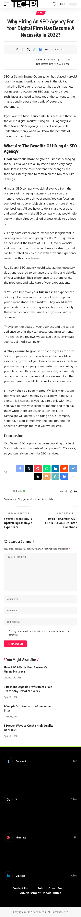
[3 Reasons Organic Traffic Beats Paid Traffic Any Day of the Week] (67, 691)
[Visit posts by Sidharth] (23, 62)
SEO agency (46, 91)
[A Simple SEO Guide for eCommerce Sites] (67, 710)
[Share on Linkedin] (55, 468)
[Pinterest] (40, 837)
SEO (40, 13)
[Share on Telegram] (73, 468)
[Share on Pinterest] (38, 468)
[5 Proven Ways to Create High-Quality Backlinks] (67, 729)
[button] (7, 4)
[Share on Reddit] (64, 468)
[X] (40, 799)
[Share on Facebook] (22, 49)
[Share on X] (28, 49)
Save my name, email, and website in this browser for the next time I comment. (40, 633)
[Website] (61, 491)
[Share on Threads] (38, 476)
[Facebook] (66, 491)
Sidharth (40, 59)
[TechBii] (25, 4)
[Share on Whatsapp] (47, 468)
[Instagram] (70, 491)
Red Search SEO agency (21, 126)
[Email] (47, 476)
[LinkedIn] (75, 491)
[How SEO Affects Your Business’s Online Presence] (67, 671)
